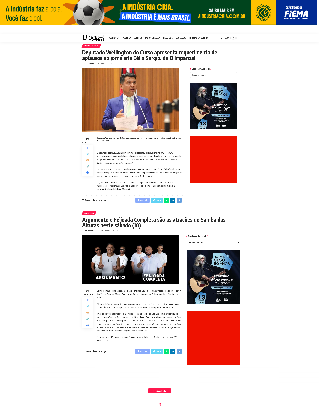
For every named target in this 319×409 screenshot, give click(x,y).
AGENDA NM (89, 213)
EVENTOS (87, 405)
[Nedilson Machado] (93, 38)
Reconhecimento (91, 46)
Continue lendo (159, 391)
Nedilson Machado (91, 63)
